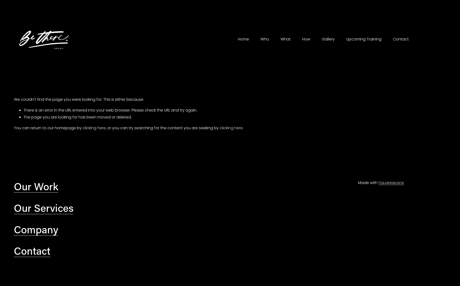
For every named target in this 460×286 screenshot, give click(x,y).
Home (243, 39)
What (286, 39)
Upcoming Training (363, 39)
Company (36, 229)
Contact (401, 39)
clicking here (94, 128)
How (306, 39)
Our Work (36, 186)
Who (264, 39)
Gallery (328, 39)
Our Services (44, 207)
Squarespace (391, 182)
